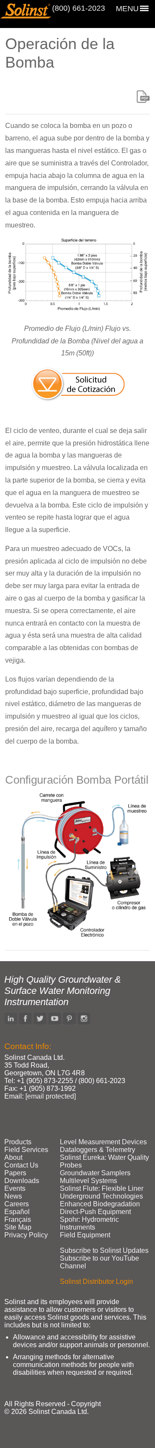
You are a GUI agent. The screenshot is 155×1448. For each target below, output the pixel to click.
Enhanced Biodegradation (100, 1204)
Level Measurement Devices (103, 1142)
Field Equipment (85, 1235)
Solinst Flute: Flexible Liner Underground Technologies (101, 1192)
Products (17, 1142)
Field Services (26, 1149)
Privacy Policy (26, 1235)
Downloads (21, 1180)
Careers (16, 1204)
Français (17, 1219)
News (13, 1196)
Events (14, 1188)
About (13, 1157)
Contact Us (21, 1165)
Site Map (17, 1227)
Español (17, 1211)
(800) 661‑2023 (78, 8)
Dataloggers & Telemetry (97, 1149)
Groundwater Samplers (95, 1173)
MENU (127, 8)
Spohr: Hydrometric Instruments (89, 1223)
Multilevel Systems (88, 1180)
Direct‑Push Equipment (95, 1211)
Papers (15, 1173)
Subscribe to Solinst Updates (104, 1250)
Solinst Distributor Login (96, 1281)
